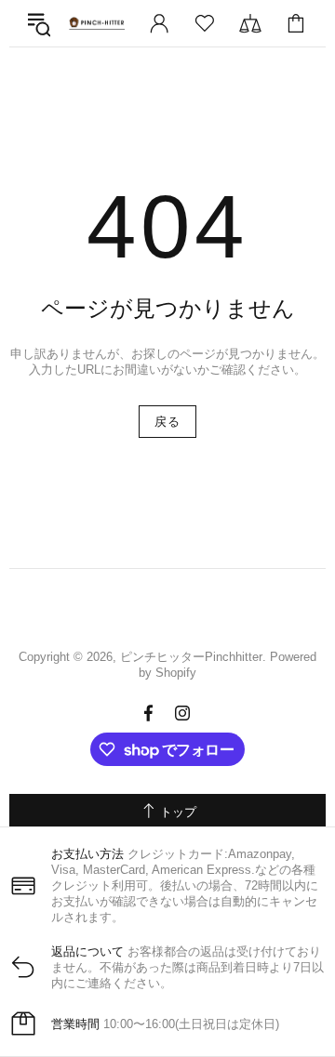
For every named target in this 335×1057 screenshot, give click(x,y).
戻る (167, 422)
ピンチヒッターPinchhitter (97, 23)
